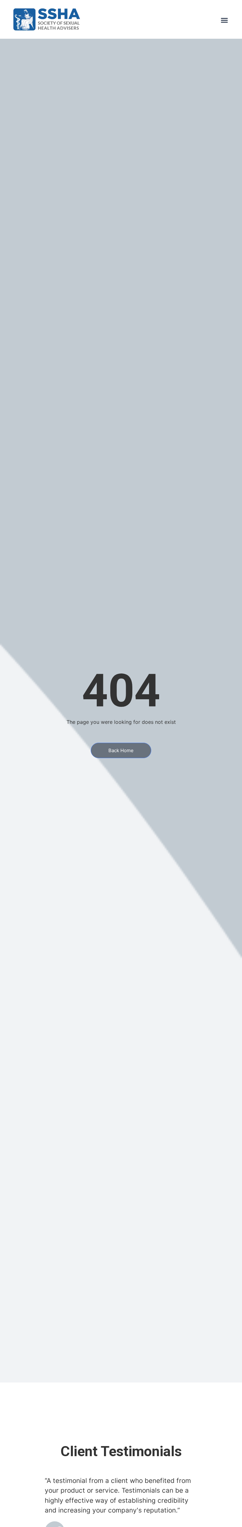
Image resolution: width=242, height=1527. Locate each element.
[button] (224, 20)
